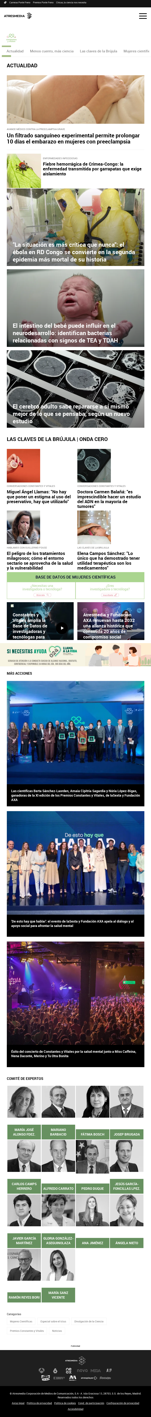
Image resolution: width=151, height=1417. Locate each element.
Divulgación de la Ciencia (88, 1321)
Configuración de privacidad (122, 1403)
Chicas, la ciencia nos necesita (71, 2)
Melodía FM (72, 1378)
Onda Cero (45, 1378)
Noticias (57, 1331)
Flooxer (105, 1378)
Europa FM (59, 1378)
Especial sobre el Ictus (53, 1321)
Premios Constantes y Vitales (27, 1331)
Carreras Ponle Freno (19, 2)
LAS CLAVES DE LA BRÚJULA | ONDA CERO (57, 438)
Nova (82, 1370)
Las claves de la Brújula (98, 51)
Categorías (14, 1314)
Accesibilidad (75, 1409)
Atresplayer (89, 1378)
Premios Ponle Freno (43, 2)
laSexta (55, 1370)
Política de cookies (65, 1403)
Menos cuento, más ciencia (51, 51)
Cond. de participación (91, 1403)
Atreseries (109, 1370)
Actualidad (15, 51)
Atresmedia (75, 1361)
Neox (68, 1370)
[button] (141, 16)
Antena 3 (41, 1370)
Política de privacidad (39, 1403)
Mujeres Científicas (21, 1321)
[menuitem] (15, 51)
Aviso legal (18, 1403)
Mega (95, 1370)
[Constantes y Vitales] (11, 38)
